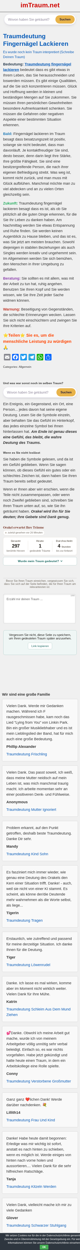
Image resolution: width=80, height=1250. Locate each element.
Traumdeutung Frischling (26, 754)
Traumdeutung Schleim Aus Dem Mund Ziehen (38, 1012)
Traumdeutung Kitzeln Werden (31, 1187)
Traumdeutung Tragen (24, 920)
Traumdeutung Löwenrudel (28, 965)
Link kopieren (40, 646)
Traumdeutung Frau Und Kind (30, 1120)
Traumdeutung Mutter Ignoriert (31, 810)
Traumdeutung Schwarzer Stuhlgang (36, 1225)
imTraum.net (40, 5)
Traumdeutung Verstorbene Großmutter (38, 1081)
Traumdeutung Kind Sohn (27, 854)
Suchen (65, 19)
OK (44, 1247)
